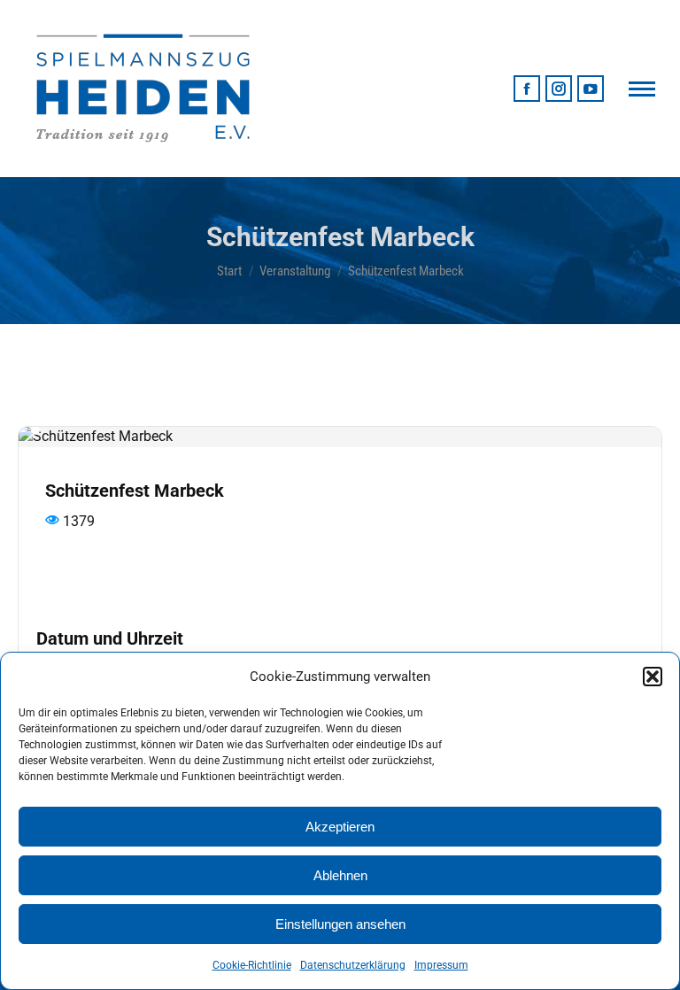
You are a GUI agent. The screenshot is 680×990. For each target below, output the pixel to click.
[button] (652, 676)
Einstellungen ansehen (340, 924)
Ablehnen (340, 875)
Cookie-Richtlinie (251, 965)
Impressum (441, 965)
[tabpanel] (340, 437)
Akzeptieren (340, 826)
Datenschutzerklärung (353, 965)
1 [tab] (35, 430)
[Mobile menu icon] (642, 89)
